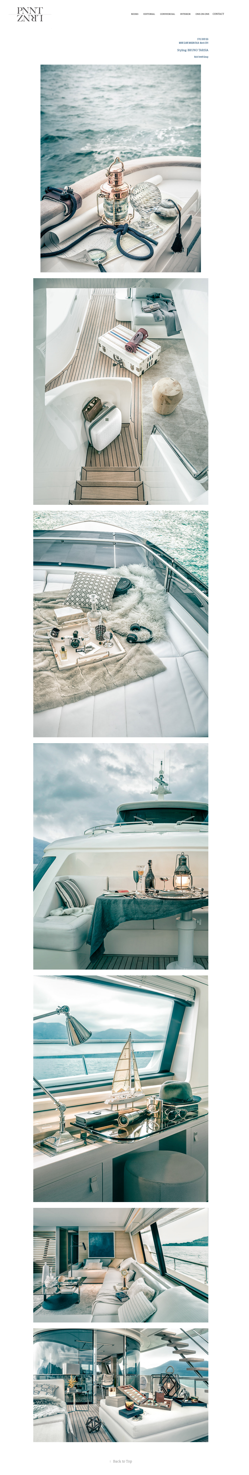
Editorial (149, 14)
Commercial (167, 14)
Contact (218, 14)
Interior (185, 14)
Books (134, 14)
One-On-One (202, 14)
